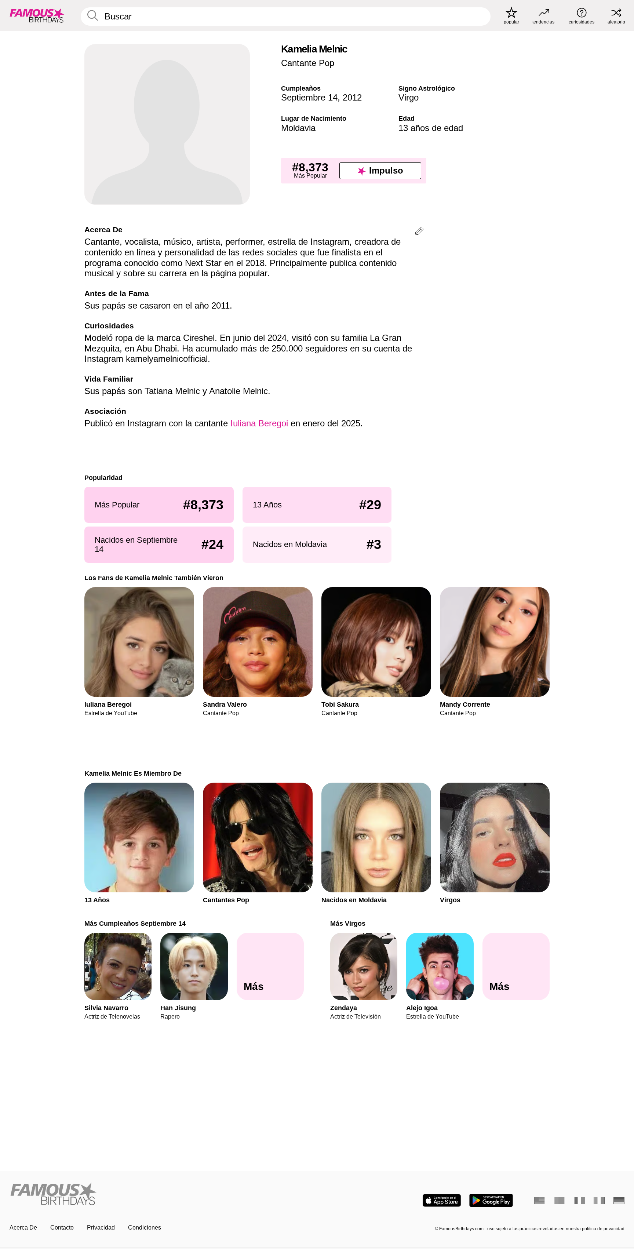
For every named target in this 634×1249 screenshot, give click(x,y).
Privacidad (101, 1227)
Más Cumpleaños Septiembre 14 (135, 923)
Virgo (408, 97)
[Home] (161, 1194)
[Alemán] (618, 1200)
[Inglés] (539, 1200)
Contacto (62, 1227)
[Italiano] (599, 1200)
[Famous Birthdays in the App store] (441, 1200)
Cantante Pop (307, 63)
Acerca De (23, 1227)
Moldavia (298, 128)
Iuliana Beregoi (259, 423)
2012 (352, 97)
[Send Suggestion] (419, 232)
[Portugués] (559, 1200)
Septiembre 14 (309, 97)
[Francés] (579, 1200)
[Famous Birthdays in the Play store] (491, 1200)
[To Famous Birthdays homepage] (37, 15)
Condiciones (144, 1227)
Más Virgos (347, 923)
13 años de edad (430, 128)
